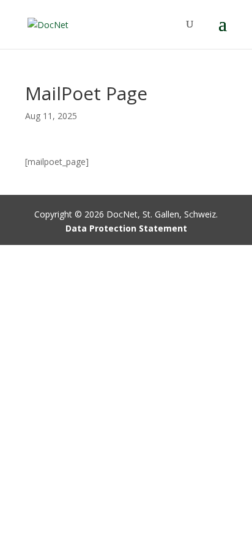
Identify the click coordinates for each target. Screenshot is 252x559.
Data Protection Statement (126, 228)
